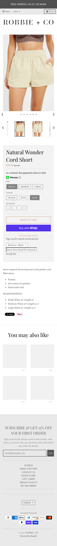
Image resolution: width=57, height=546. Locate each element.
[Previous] (3, 127)
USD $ (15, 11)
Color (9, 193)
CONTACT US (28, 472)
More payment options (28, 235)
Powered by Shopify (28, 536)
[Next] (53, 114)
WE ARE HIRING (29, 486)
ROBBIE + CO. (32, 532)
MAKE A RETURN (28, 469)
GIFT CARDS (28, 479)
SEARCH (28, 465)
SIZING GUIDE (28, 476)
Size (8, 181)
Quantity (10, 204)
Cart (51, 12)
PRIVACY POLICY (28, 482)
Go (50, 453)
